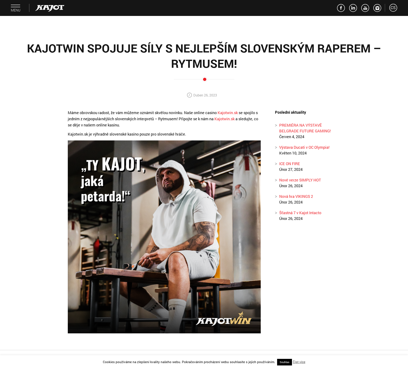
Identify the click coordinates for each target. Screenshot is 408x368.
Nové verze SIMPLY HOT (300, 180)
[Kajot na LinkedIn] (353, 8)
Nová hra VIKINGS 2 (296, 196)
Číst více (299, 362)
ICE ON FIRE (289, 163)
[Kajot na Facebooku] (341, 8)
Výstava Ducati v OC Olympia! (304, 147)
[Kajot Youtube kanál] (365, 8)
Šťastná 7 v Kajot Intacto (300, 212)
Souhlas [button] (284, 362)
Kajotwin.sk (228, 112)
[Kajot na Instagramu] (377, 8)
